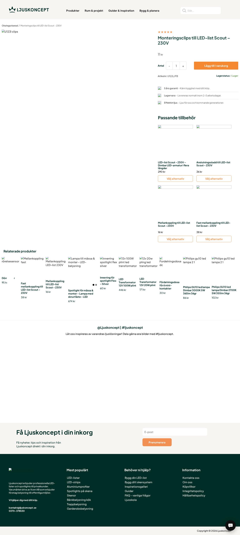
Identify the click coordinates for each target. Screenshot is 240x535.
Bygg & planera (149, 10)
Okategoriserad (10, 25)
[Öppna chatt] (230, 525)
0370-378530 (17, 510)
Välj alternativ (175, 178)
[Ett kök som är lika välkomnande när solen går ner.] (71, 373)
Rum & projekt (94, 10)
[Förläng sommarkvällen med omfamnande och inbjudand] (120, 366)
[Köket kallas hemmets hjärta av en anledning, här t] (168, 366)
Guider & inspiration (121, 10)
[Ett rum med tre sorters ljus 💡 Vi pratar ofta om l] (23, 357)
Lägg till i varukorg (216, 65)
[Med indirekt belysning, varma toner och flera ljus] (216, 355)
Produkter (72, 10)
